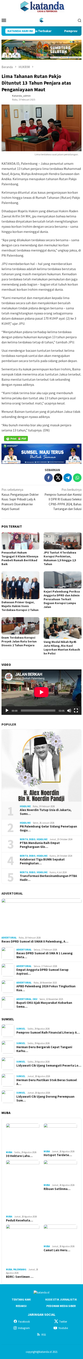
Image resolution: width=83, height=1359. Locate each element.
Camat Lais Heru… (57, 1250)
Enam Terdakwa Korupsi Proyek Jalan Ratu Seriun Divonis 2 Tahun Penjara (19, 641)
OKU (35, 999)
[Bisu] (69, 710)
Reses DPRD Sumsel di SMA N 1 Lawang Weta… (44, 955)
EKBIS (32, 839)
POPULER (8, 724)
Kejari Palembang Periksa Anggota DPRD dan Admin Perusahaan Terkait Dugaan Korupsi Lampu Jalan (62, 599)
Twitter (63, 1321)
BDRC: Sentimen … (19, 1277)
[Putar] (7, 710)
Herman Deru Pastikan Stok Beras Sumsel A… (46, 1082)
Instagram (24, 1328)
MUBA (9, 1152)
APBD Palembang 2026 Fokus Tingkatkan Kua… (46, 988)
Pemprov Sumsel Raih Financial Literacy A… (48, 1032)
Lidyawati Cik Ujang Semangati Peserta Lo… (48, 1065)
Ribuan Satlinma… (57, 1189)
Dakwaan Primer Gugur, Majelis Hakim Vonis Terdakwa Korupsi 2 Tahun (20, 606)
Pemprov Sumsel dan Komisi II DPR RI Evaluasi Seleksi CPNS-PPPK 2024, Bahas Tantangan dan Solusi (63, 499)
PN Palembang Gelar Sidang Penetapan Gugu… (48, 828)
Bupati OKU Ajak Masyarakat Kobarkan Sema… (44, 1005)
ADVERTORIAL (12, 893)
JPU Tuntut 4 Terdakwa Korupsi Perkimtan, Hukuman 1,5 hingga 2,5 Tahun (60, 558)
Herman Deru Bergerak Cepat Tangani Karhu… (44, 1049)
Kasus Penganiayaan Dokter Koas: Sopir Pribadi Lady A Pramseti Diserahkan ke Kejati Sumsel (20, 499)
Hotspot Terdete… (58, 1155)
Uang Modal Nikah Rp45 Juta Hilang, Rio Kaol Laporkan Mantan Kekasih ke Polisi (62, 647)
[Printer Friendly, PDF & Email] (16, 438)
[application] (41, 692)
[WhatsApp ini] (77, 477)
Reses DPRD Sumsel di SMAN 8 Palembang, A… (34, 941)
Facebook (24, 1321)
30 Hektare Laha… (19, 1156)
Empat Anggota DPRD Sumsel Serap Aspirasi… (42, 972)
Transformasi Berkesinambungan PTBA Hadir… (48, 878)
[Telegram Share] (67, 477)
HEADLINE (25, 806)
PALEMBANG (19, 1269)
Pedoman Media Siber (61, 1306)
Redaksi (21, 1306)
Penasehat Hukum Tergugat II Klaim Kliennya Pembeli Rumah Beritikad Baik (19, 558)
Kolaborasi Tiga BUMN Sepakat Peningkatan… (42, 861)
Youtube (63, 1328)
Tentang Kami (21, 1299)
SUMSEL (20, 1028)
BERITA (24, 839)
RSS (44, 1335)
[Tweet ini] (58, 477)
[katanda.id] (41, 20)
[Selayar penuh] (76, 710)
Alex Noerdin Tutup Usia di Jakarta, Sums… (46, 812)
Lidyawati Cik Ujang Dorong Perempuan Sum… (45, 1098)
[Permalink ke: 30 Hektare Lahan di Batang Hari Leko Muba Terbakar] (22, 1136)
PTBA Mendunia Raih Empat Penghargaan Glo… (40, 845)
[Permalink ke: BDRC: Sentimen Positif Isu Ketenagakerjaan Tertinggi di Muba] (22, 1245)
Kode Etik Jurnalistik (61, 1299)
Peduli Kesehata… (19, 1220)
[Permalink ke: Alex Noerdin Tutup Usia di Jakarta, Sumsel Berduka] (41, 765)
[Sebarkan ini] (48, 477)
